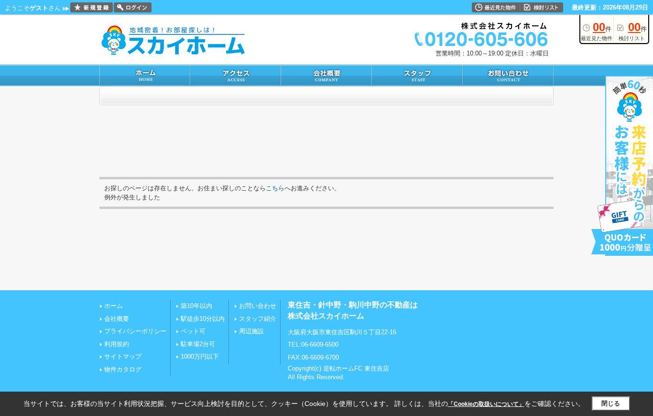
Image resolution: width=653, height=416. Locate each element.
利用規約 (116, 344)
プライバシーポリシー (135, 331)
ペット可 (193, 331)
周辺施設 (251, 331)
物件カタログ (122, 369)
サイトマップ (122, 356)
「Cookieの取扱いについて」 (486, 404)
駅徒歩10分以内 (203, 318)
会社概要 (116, 318)
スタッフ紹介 (257, 318)
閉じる (610, 403)
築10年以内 (196, 305)
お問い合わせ (257, 305)
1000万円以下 (200, 356)
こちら (275, 188)
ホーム (113, 305)
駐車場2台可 (198, 344)
